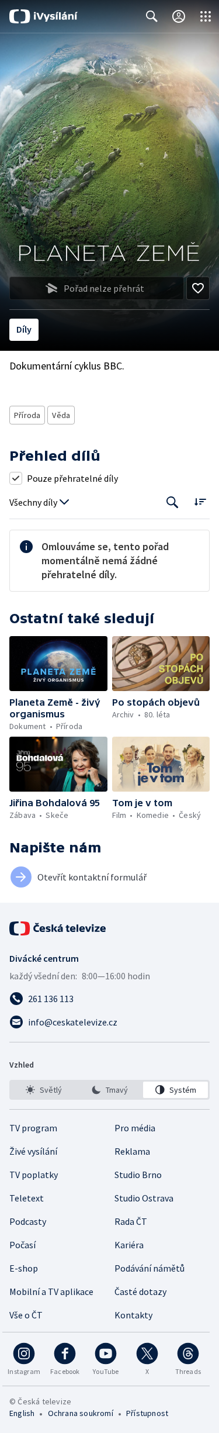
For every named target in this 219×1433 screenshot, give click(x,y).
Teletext (26, 1198)
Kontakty (133, 1315)
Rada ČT (130, 1221)
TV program (33, 1128)
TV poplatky (33, 1174)
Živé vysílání (33, 1151)
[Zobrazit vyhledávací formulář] (151, 16)
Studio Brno (138, 1174)
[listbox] (109, 1090)
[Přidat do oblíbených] (198, 288)
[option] (43, 1090)
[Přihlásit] (178, 16)
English (21, 1413)
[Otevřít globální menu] (205, 16)
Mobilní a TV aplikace (51, 1291)
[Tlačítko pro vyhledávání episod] (172, 502)
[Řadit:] (200, 501)
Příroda (27, 415)
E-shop (23, 1268)
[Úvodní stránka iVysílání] (43, 16)
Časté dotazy (140, 1291)
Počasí (22, 1245)
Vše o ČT (26, 1315)
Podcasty (27, 1221)
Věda (61, 415)
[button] (58, 663)
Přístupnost (147, 1413)
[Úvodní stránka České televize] (58, 928)
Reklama (132, 1151)
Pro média (134, 1128)
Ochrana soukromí (80, 1413)
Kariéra (129, 1245)
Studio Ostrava (143, 1198)
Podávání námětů (149, 1268)
